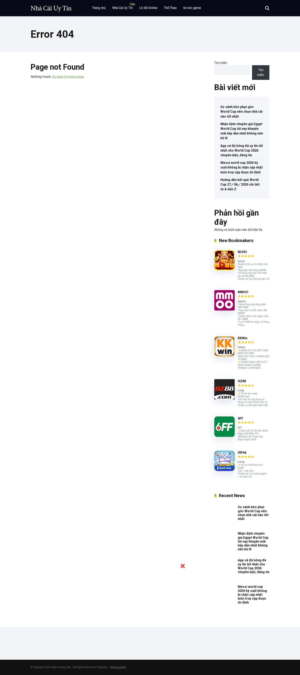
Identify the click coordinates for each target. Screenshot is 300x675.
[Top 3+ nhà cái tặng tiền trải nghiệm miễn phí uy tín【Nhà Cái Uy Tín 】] (51, 6)
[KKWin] (224, 355)
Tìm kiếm (220, 63)
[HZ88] (224, 398)
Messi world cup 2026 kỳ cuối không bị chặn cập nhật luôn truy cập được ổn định (241, 167)
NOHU (242, 252)
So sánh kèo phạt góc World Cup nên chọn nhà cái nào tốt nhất (241, 111)
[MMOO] (224, 309)
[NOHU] (224, 269)
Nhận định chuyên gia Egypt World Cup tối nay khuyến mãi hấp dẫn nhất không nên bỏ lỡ (241, 131)
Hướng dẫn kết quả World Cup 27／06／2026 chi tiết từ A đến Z (240, 184)
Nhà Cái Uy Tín (122, 8)
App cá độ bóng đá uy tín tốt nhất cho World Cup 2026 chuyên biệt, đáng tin (241, 150)
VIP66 (242, 453)
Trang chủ (99, 8)
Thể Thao (170, 8)
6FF (240, 418)
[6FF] (224, 436)
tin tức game (192, 8)
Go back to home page (68, 77)
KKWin (242, 338)
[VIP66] (224, 470)
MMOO (243, 292)
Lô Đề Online (148, 8)
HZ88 (242, 381)
